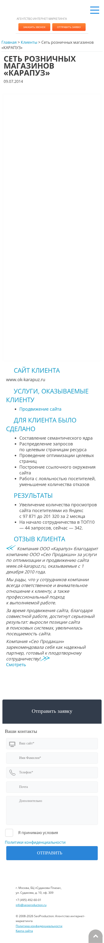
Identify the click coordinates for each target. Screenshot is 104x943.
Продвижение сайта (40, 409)
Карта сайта (24, 931)
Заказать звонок (34, 27)
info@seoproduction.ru (31, 905)
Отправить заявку (69, 27)
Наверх (95, 936)
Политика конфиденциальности (39, 926)
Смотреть (16, 664)
